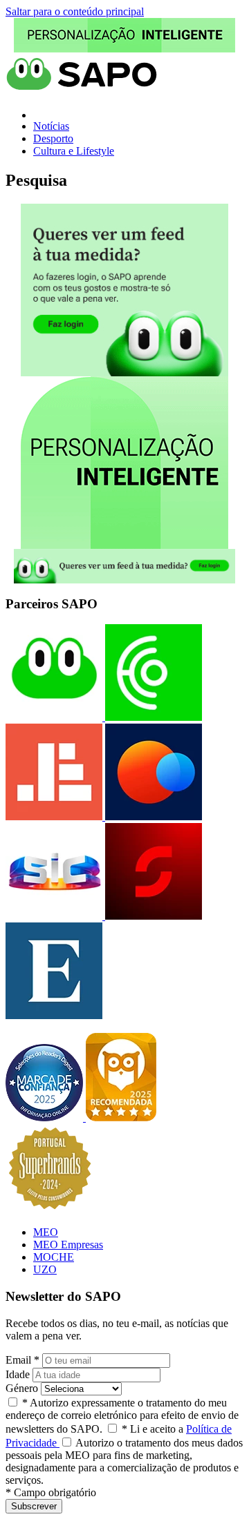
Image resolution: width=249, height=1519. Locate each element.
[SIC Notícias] (152, 916)
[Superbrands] (50, 1209)
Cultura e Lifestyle (73, 151)
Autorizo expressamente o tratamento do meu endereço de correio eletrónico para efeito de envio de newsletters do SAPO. (122, 1416)
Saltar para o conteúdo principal (75, 11)
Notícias (51, 126)
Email (22, 1360)
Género (22, 1388)
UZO (45, 1269)
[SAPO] (54, 717)
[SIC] (54, 916)
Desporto (53, 138)
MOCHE (53, 1257)
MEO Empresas (68, 1244)
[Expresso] (54, 1015)
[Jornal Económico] (54, 816)
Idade (18, 1374)
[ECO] (152, 717)
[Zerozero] (152, 816)
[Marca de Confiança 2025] (46, 1117)
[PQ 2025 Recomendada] (121, 1117)
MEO (45, 1232)
